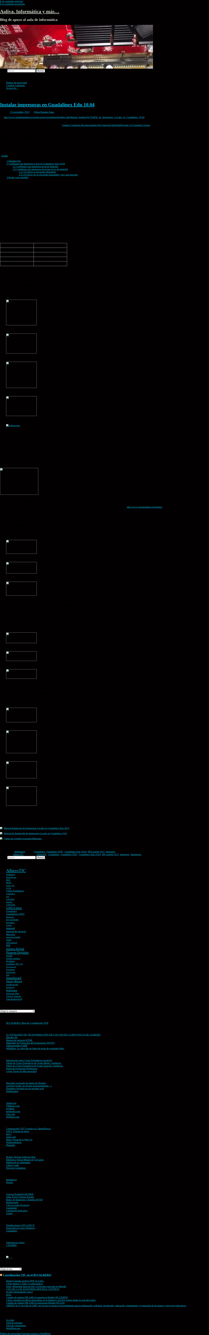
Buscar (3, 70)
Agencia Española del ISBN (20, 1194)
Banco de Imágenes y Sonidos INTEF (24, 1199)
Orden (8, 940)
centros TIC (10, 886)
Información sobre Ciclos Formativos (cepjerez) (29, 1060)
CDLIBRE (11, 1245)
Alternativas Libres (15, 1242)
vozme (9, 1213)
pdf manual (11, 942)
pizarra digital (15, 949)
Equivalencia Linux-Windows (20, 1228)
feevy (8, 1134)
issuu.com (11, 1137)
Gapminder (11, 1208)
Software (11, 990)
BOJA (8, 883)
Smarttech (10, 987)
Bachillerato (11, 877)
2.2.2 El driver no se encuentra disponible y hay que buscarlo (48, 174)
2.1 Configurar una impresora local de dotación (35, 166)
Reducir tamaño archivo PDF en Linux (25, 1281)
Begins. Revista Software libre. (21, 1157)
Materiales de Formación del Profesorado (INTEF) (30, 1043)
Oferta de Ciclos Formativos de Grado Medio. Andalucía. (34, 1063)
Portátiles (10, 961)
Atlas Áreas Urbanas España (20, 1197)
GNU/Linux (14, 908)
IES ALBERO (12, 920)
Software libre (12, 993)
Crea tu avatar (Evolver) (17, 1205)
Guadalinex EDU (54, 851)
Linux (9, 925)
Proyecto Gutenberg (16, 1168)
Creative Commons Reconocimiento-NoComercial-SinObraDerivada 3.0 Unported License (106, 125)
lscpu (8, 1294)
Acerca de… (12, 88)
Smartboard (13, 978)
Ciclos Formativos (15, 891)
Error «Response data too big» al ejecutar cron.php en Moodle (36, 1286)
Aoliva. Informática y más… (29, 11)
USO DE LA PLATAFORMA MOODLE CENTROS (32, 1289)
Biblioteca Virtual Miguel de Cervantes (25, 1159)
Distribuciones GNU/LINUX (20, 1225)
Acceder (10, 1320)
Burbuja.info (12, 1202)
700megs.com (13, 1106)
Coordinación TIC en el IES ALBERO (27, 1275)
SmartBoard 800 (12, 985)
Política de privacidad (16, 82)
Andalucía (10, 874)
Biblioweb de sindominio (18, 1162)
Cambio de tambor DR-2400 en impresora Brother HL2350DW (37, 1297)
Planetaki (10, 1145)
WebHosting (12, 1091)
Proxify (9, 1182)
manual (10, 928)
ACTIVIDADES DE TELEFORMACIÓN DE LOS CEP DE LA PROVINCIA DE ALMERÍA (53, 1034)
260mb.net (11, 1103)
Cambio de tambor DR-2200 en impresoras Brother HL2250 (35, 1303)
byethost (10, 1108)
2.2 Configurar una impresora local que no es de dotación (40, 169)
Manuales (10, 934)
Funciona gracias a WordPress (35, 1333)
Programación (11, 967)
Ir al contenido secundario (12, 4)
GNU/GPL (10, 905)
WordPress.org (13, 1328)
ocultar (4, 156)
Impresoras (19, 851)
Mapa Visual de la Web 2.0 (19, 1139)
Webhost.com (12, 1117)
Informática (10, 923)
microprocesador (13, 937)
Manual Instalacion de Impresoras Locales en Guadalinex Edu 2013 (36, 828)
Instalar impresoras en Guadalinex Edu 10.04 (47, 104)
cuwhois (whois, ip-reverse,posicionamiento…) (29, 1086)
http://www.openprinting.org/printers (144, 507)
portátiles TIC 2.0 (14, 964)
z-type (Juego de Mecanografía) (21, 1071)
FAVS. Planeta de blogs (17, 1131)
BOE (8, 880)
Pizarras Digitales (17, 952)
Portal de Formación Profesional (21, 1068)
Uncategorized (14, 999)
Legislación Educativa (17, 1210)
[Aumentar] (1, 496)
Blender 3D (11, 1037)
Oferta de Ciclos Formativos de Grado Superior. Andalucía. (34, 1066)
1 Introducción (14, 161)
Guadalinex (39, 851)
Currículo (10, 899)
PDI (8, 945)
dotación (9, 902)
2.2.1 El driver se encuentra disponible (37, 172)
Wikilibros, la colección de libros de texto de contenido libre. (35, 1048)
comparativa (10, 894)
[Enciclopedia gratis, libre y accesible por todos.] (9, 1257)
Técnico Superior (13, 996)
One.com (10, 1114)
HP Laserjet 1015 (96, 851)
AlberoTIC (18, 854)
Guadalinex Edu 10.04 (75, 851)
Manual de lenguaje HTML (19, 1040)
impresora (110, 851)
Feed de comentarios (16, 1325)
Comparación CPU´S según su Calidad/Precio (28, 1128)
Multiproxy (11, 1179)
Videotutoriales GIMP (16, 1045)
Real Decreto (10, 972)
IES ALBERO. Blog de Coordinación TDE (27, 1023)
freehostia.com (13, 1111)
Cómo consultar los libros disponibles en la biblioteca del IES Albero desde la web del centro (51, 1300)
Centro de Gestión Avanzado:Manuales (23, 838)
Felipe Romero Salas (44, 112)
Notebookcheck (13, 1142)
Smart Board (14, 981)
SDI (7, 975)
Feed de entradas (14, 1323)
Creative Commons (15, 85)
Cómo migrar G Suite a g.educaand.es (24, 1283)
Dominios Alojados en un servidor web (25, 1088)
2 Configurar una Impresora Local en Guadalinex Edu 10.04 (36, 163)
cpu (7, 896)
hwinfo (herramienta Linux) (19, 1292)
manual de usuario (16, 931)
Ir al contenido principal (11, 1)
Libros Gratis (12, 1165)
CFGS (8, 888)
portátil (9, 956)
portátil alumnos (13, 958)
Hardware (10, 917)
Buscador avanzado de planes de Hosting (26, 1083)
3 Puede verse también (17, 177)
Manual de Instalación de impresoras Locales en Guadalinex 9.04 (35, 833)
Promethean (10, 970)
